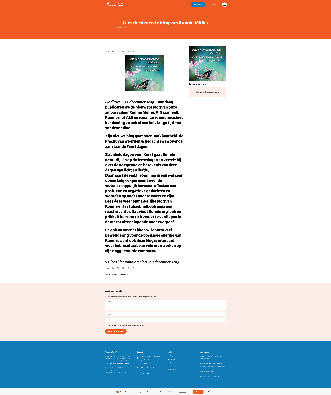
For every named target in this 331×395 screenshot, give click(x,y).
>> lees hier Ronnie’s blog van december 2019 (142, 262)
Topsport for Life (121, 28)
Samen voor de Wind (208, 371)
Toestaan (198, 392)
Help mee (173, 370)
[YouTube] (148, 373)
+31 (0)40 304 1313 (145, 363)
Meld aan (173, 366)
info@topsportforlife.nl (147, 367)
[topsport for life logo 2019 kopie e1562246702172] (114, 4)
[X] (153, 373)
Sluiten (209, 392)
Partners (172, 356)
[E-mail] (107, 51)
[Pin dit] (128, 51)
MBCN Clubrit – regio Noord (210, 376)
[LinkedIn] (143, 373)
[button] (224, 5)
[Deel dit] (113, 51)
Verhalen (172, 359)
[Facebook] (139, 373)
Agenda (172, 363)
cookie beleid (182, 392)
